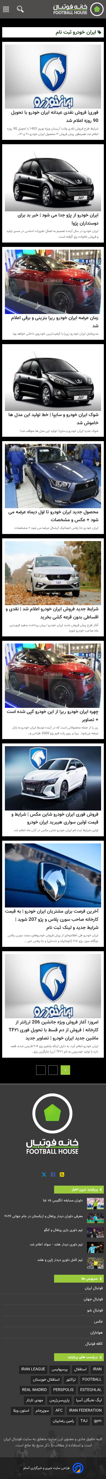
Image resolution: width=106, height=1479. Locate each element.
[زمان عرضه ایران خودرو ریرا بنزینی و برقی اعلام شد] (53, 282)
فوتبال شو (95, 1310)
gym (98, 1421)
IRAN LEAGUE (33, 1369)
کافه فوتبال (94, 1344)
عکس (99, 1321)
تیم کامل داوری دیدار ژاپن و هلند (60, 1260)
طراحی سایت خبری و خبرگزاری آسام (46, 1468)
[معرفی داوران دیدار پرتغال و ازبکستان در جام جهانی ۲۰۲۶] (95, 1218)
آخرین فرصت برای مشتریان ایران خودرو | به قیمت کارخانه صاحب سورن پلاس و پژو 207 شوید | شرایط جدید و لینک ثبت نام (51, 919)
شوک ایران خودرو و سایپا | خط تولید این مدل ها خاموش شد (53, 419)
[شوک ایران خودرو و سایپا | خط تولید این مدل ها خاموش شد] (53, 379)
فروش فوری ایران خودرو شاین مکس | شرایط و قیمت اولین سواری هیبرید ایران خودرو (54, 818)
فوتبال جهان (94, 1299)
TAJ (84, 1421)
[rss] (62, 1174)
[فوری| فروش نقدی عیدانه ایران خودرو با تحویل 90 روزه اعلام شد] (53, 77)
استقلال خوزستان (46, 1380)
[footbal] (53, 1123)
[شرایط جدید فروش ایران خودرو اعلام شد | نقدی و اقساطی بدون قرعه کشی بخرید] (53, 573)
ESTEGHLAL (91, 1390)
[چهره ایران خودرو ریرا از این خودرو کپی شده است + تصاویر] (53, 675)
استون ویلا (21, 1411)
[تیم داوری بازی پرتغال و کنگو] (95, 1232)
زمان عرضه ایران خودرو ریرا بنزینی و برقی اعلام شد (54, 322)
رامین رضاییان (63, 1421)
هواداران (97, 1333)
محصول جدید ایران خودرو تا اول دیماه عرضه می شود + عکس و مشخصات (53, 516)
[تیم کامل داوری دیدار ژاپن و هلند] (95, 1263)
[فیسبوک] (53, 1174)
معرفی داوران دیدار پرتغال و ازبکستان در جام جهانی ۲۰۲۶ (43, 1216)
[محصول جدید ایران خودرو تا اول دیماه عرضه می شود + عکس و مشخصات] (53, 476)
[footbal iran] (78, 9)
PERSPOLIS (63, 1390)
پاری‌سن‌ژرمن (59, 1400)
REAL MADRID (34, 1390)
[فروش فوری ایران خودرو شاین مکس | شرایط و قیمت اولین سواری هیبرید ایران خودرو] (53, 778)
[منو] (6, 9)
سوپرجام (42, 1411)
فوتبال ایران (94, 1288)
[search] (19, 9)
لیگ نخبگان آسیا (89, 1400)
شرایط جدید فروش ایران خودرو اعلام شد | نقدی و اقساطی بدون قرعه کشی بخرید (52, 613)
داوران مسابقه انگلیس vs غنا (63, 1200)
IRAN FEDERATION (85, 1411)
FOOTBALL (92, 1380)
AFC (59, 1411)
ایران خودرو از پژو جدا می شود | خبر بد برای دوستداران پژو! (58, 219)
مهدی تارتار (34, 1400)
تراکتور (71, 1380)
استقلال (80, 1369)
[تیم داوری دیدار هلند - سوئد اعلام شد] (95, 1247)
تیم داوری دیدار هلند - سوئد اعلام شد (56, 1244)
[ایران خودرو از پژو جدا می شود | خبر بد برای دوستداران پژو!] (53, 179)
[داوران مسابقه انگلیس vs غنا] (95, 1203)
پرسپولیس (60, 1369)
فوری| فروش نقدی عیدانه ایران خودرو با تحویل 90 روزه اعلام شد (54, 116)
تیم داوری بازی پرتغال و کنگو (63, 1230)
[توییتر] (44, 1174)
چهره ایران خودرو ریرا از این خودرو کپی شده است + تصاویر (52, 716)
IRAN (97, 1369)
